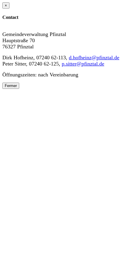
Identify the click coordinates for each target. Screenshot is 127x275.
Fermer (11, 86)
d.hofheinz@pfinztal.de (94, 57)
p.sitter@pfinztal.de (83, 64)
